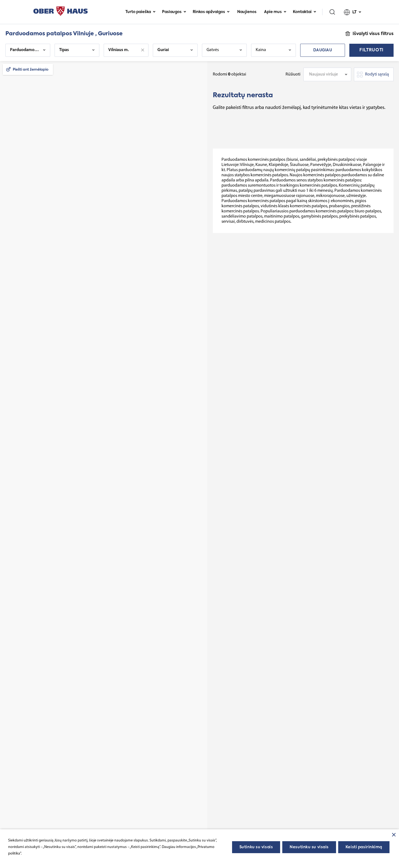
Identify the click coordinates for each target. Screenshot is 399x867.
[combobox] (327, 74)
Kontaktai (302, 12)
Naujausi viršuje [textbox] (323, 74)
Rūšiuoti (293, 74)
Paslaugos (172, 12)
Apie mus (273, 12)
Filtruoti (371, 50)
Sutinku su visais (256, 847)
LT (354, 12)
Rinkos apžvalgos (209, 12)
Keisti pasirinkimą (364, 847)
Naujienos (246, 12)
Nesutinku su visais (309, 847)
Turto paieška (138, 12)
